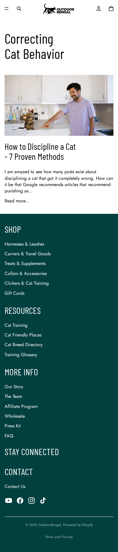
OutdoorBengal (50, 524)
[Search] (19, 8)
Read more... (17, 201)
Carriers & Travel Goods (28, 253)
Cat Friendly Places (23, 335)
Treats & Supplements (25, 263)
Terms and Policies (59, 536)
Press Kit (13, 426)
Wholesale (15, 416)
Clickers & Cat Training (27, 283)
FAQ (9, 436)
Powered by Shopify (78, 524)
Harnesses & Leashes (24, 244)
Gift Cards (14, 293)
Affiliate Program (21, 406)
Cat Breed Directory (24, 344)
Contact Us (15, 486)
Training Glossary (21, 354)
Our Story (14, 386)
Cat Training (16, 325)
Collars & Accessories (26, 273)
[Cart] (111, 8)
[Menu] (6, 8)
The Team (13, 396)
